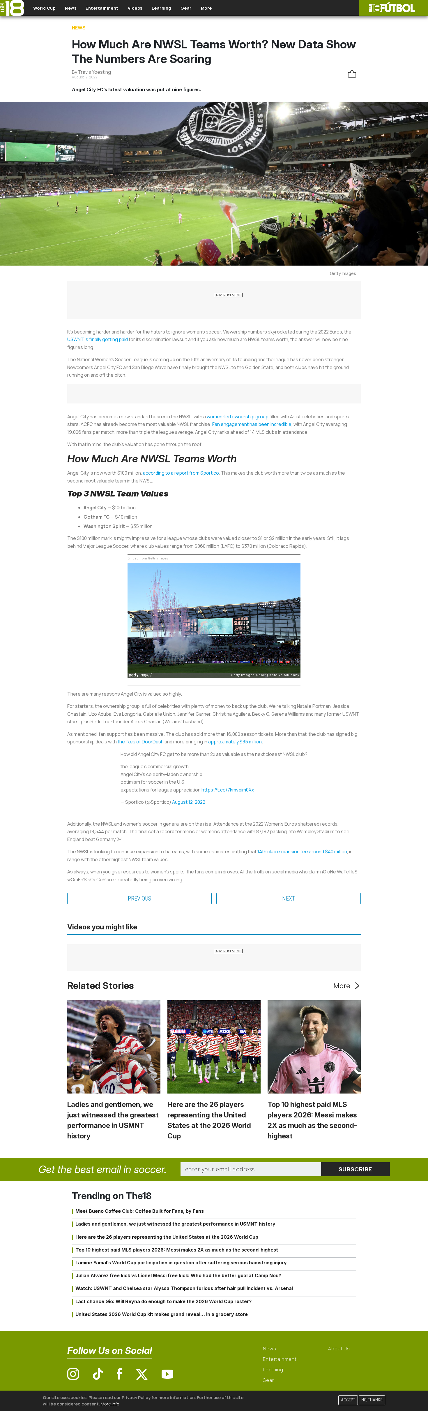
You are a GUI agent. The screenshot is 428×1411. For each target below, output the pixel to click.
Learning (161, 8)
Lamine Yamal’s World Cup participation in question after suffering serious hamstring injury (181, 1263)
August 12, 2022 (188, 802)
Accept (348, 1400)
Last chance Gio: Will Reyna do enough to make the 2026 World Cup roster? (163, 1301)
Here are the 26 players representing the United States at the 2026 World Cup (166, 1237)
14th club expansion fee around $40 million (302, 851)
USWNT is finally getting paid (97, 339)
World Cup (44, 8)
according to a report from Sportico (181, 473)
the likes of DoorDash (141, 741)
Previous (139, 898)
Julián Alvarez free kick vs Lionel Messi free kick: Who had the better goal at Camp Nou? (178, 1275)
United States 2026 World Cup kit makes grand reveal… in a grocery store (161, 1314)
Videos (135, 8)
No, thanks (372, 1400)
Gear (186, 8)
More (206, 8)
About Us (339, 1348)
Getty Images (343, 273)
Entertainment (102, 8)
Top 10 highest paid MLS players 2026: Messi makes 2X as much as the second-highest (176, 1250)
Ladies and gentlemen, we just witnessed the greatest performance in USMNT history (175, 1224)
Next (288, 898)
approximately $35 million (235, 741)
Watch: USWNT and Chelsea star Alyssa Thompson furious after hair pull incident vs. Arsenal (184, 1288)
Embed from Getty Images (148, 558)
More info (110, 1403)
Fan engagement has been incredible (251, 424)
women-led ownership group (237, 416)
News (70, 8)
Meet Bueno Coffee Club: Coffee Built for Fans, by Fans (139, 1211)
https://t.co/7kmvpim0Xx (227, 790)
